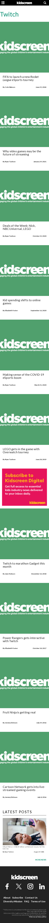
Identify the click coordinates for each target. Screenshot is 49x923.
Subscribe (17, 897)
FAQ (26, 901)
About (6, 897)
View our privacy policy (37, 917)
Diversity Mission (12, 901)
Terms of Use (38, 901)
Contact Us (31, 897)
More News (40, 860)
